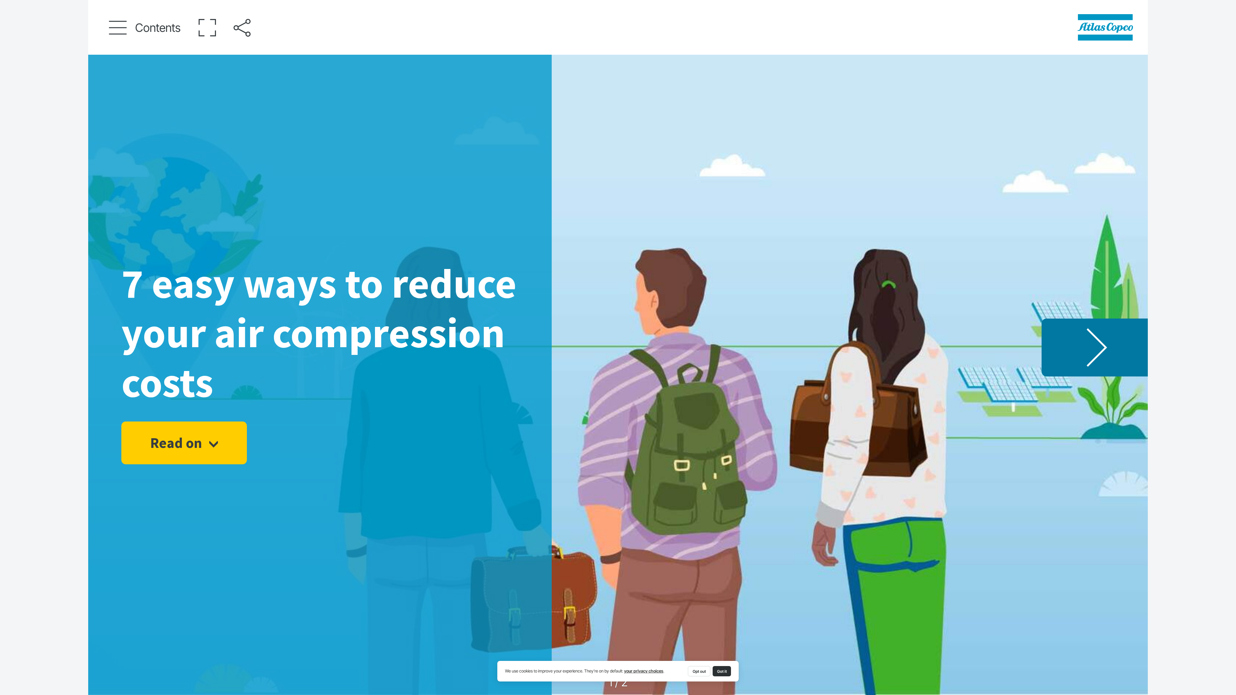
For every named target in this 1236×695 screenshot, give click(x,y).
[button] (145, 28)
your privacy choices (643, 671)
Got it (722, 671)
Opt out (699, 671)
